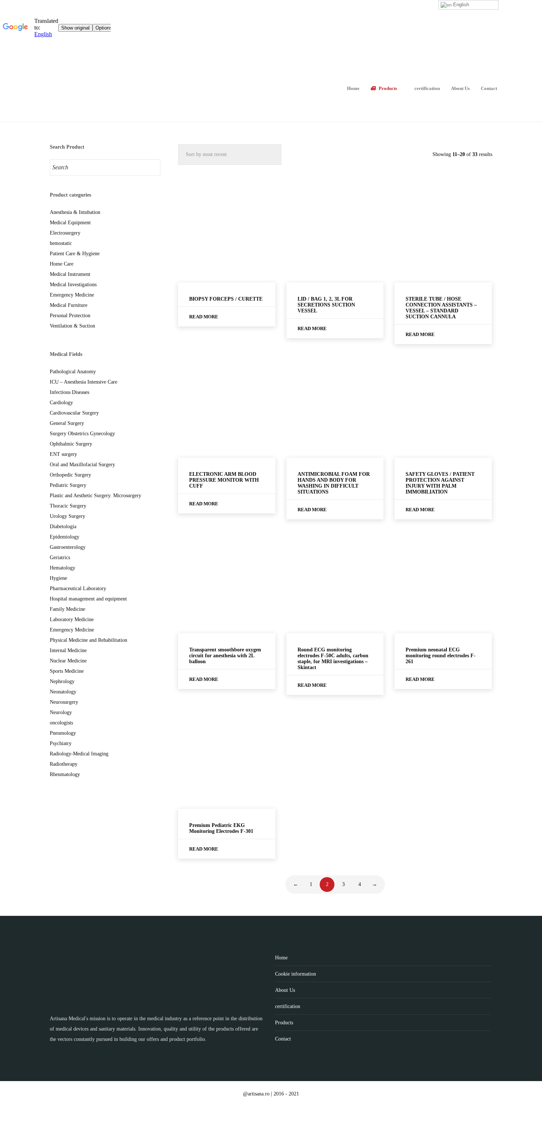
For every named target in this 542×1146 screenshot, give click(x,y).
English (460, 4)
